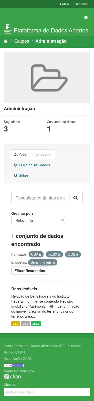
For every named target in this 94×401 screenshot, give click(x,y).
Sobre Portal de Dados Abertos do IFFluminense (42, 345)
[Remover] (40, 254)
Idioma (9, 384)
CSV (15, 323)
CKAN (12, 376)
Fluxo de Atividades (34, 164)
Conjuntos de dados (34, 154)
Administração (51, 41)
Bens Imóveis (24, 289)
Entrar (64, 4)
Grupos (21, 40)
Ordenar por (21, 213)
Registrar (81, 4)
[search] (76, 197)
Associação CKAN (18, 358)
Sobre (23, 175)
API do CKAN (14, 352)
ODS (25, 323)
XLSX (35, 323)
